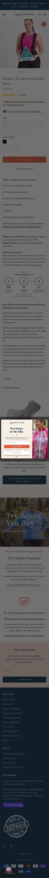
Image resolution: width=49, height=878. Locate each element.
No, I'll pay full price (17, 452)
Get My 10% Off (16, 446)
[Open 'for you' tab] (8, 869)
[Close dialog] (46, 421)
